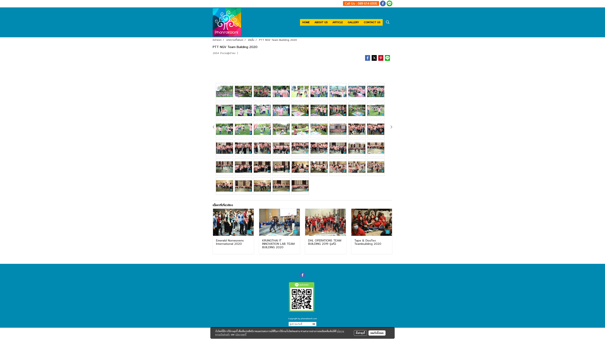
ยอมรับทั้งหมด (377, 333)
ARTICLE (337, 22)
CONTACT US (372, 22)
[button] (387, 22)
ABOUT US (321, 22)
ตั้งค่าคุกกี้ (360, 333)
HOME (306, 22)
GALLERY (353, 22)
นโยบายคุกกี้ (240, 334)
